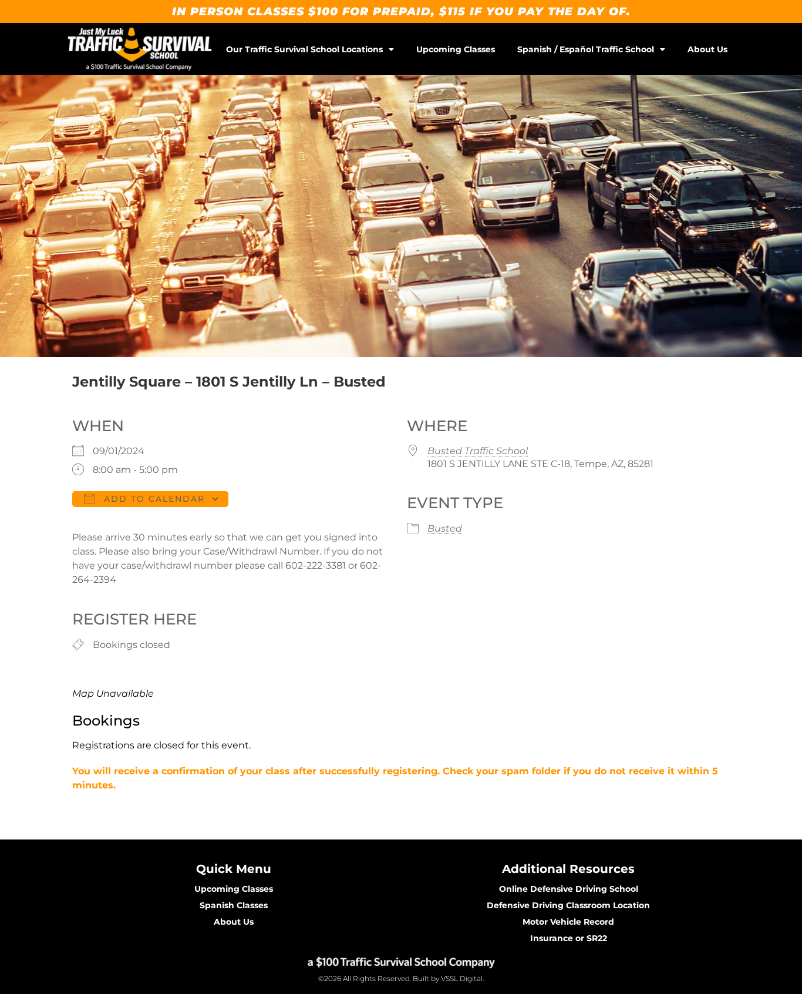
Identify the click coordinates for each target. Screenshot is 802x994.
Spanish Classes (234, 905)
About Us (707, 49)
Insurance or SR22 (568, 938)
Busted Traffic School (477, 450)
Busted (444, 528)
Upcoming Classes (455, 49)
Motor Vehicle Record (568, 921)
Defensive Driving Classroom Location (568, 905)
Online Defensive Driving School (568, 889)
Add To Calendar (152, 498)
